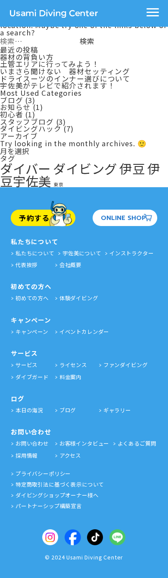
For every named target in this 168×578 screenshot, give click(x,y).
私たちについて (35, 253)
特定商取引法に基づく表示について (60, 484)
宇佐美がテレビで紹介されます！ (57, 85)
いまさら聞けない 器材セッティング (65, 71)
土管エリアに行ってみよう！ (50, 64)
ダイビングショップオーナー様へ (57, 495)
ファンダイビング (125, 365)
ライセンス (73, 365)
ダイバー (25, 168)
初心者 (11, 114)
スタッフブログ (27, 121)
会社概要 (70, 265)
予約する (34, 218)
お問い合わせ (32, 443)
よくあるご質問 (137, 443)
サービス (26, 365)
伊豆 (132, 168)
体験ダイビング (78, 298)
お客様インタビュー (84, 443)
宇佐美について (81, 253)
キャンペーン (32, 332)
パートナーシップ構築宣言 (49, 506)
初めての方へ (32, 298)
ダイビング (85, 168)
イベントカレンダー (84, 332)
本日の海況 (158, 172)
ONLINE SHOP (123, 218)
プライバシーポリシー (43, 473)
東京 (58, 184)
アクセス (70, 455)
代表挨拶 (26, 265)
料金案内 (70, 377)
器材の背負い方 (27, 57)
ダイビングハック (31, 128)
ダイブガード (32, 377)
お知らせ (15, 107)
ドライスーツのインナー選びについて (65, 78)
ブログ (11, 100)
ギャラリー (117, 410)
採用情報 (26, 455)
